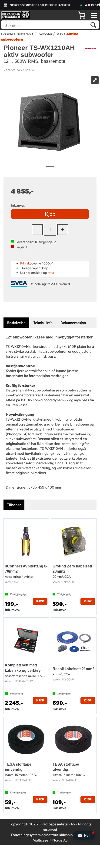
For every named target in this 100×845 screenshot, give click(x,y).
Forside (7, 33)
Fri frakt (25, 263)
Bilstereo (24, 33)
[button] (84, 835)
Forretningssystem (26, 834)
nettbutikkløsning (60, 834)
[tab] (16, 322)
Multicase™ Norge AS (50, 840)
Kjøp (50, 214)
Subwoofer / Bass (48, 33)
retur (50, 273)
